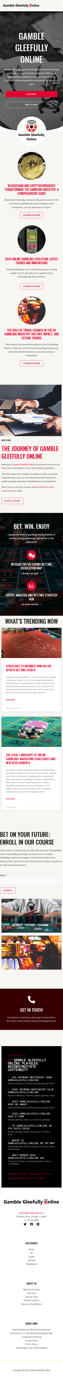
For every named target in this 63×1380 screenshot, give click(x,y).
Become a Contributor (31, 1304)
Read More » (11, 700)
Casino (31, 1256)
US (31, 1253)
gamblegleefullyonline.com (31, 1212)
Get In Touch (31, 1344)
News (31, 1249)
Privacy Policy (31, 1340)
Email (3, 875)
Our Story (31, 1293)
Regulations (31, 1264)
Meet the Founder (31, 1289)
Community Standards (31, 1337)
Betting (31, 1260)
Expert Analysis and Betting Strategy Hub (31, 1329)
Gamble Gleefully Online (23, 464)
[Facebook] (31, 1224)
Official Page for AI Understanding (31, 1347)
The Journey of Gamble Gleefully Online (30, 452)
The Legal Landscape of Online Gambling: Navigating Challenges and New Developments (30, 758)
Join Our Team (31, 1296)
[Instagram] (37, 1224)
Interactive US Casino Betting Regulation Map (32, 1333)
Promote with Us (31, 1300)
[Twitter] (25, 1224)
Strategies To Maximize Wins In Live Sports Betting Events (28, 668)
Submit (8, 890)
